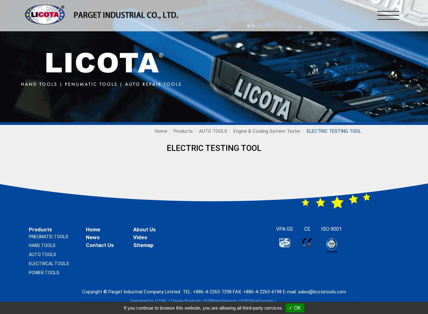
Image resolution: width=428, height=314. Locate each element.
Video (140, 237)
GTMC (161, 300)
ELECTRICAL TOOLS (49, 263)
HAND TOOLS (42, 245)
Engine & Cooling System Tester (266, 131)
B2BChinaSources (257, 300)
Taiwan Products (185, 300)
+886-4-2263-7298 (212, 292)
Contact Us (100, 245)
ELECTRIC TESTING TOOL (334, 131)
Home (161, 131)
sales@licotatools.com (322, 292)
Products (183, 131)
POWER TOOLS (44, 272)
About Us (144, 229)
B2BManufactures (221, 300)
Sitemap (143, 245)
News (93, 237)
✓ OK (295, 308)
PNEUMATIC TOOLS (48, 236)
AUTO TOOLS (213, 131)
